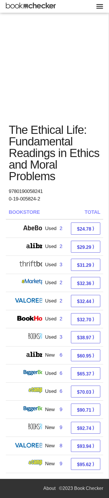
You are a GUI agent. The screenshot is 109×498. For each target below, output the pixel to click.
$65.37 (85, 373)
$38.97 (85, 337)
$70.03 (85, 392)
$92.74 (85, 428)
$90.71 (85, 410)
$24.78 (85, 228)
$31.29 (85, 265)
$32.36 (85, 283)
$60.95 (85, 355)
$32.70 (85, 319)
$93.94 (85, 446)
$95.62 (85, 464)
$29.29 (85, 247)
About (49, 488)
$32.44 (85, 301)
